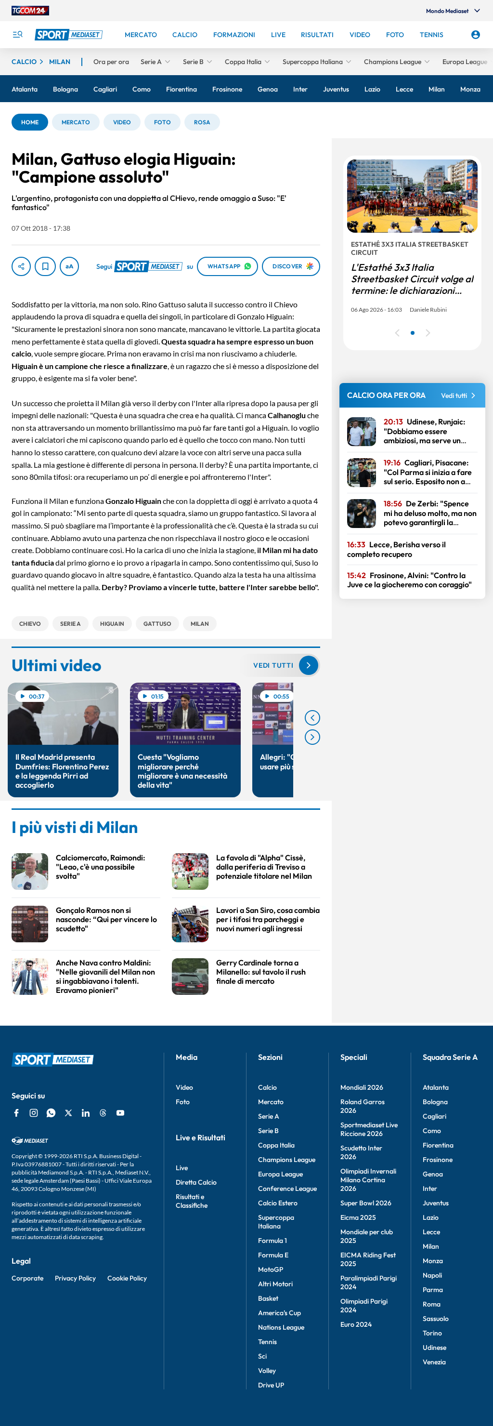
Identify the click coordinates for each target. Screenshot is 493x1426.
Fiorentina (438, 1145)
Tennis (267, 1341)
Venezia (434, 1362)
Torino (432, 1333)
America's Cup (279, 1312)
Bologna (435, 1101)
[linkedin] (86, 1113)
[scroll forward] (312, 737)
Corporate (27, 1278)
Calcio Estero (278, 1203)
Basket (268, 1298)
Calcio (267, 1087)
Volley (267, 1370)
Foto (183, 1101)
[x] (68, 1113)
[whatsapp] (51, 1113)
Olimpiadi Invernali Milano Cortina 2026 (368, 1180)
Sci (262, 1356)
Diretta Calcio (196, 1182)
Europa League (280, 1174)
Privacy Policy (75, 1278)
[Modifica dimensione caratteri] (69, 266)
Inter (430, 1188)
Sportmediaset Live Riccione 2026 (369, 1129)
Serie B (268, 1130)
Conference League (287, 1188)
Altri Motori (275, 1284)
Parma (433, 1289)
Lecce (431, 1232)
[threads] (103, 1113)
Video (184, 1087)
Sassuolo (436, 1318)
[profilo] (475, 34)
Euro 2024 (356, 1324)
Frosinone (438, 1159)
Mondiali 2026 (361, 1087)
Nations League (281, 1327)
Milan (431, 1246)
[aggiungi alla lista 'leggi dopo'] (45, 266)
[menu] (17, 34)
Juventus (436, 1203)
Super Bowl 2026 (365, 1203)
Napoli (432, 1275)
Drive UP (271, 1385)
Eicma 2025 (358, 1217)
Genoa (433, 1174)
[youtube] (120, 1113)
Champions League (286, 1159)
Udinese (434, 1347)
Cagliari (434, 1116)
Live (182, 1167)
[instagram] (34, 1113)
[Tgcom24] (30, 10)
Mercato (271, 1101)
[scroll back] (312, 718)
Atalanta (436, 1087)
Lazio (431, 1217)
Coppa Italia (276, 1145)
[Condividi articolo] (21, 266)
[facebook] (16, 1113)
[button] (30, 122)
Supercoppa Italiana (276, 1221)
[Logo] (70, 34)
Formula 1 (272, 1240)
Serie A (268, 1116)
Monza (433, 1260)
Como (432, 1130)
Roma (432, 1304)
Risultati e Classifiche (192, 1201)
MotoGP (270, 1269)
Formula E (273, 1255)
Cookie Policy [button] (127, 1278)
